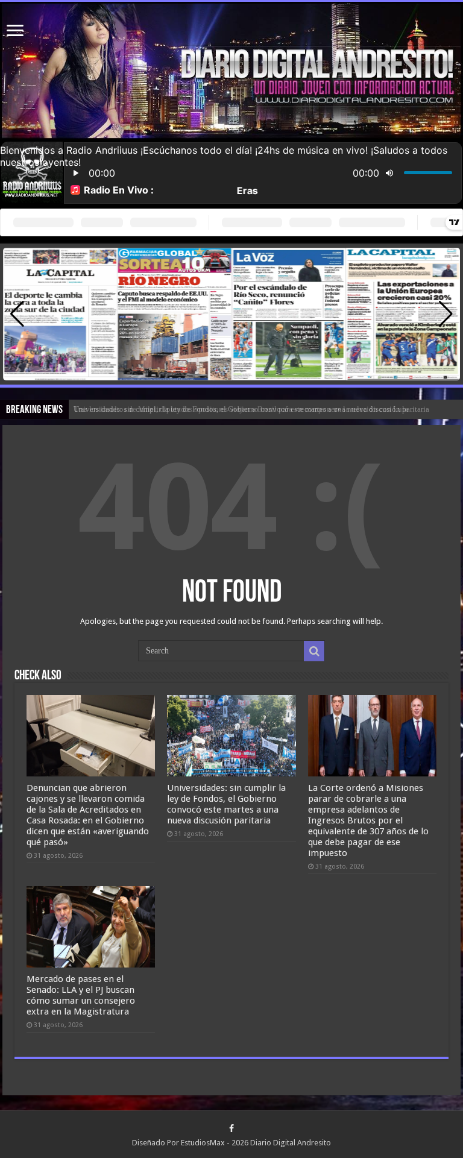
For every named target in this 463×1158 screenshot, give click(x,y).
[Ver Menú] (15, 32)
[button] (446, 314)
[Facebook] (231, 1128)
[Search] (314, 651)
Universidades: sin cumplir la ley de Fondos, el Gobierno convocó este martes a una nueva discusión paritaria (226, 804)
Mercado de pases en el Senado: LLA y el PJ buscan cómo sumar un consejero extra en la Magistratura (81, 995)
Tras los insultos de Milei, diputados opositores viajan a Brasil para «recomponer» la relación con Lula (241, 409)
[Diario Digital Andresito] (231, 71)
